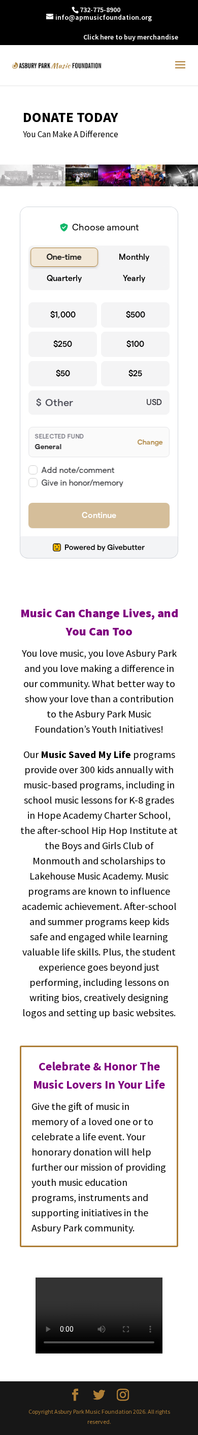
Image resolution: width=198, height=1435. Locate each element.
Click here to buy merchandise (130, 37)
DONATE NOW (54, 37)
